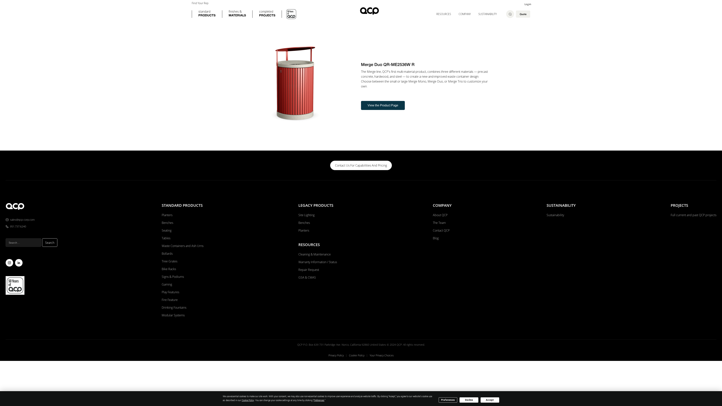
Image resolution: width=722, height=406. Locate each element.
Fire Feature (170, 300)
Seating (166, 230)
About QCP (440, 215)
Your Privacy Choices (382, 355)
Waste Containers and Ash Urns (182, 246)
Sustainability (487, 14)
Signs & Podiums (173, 277)
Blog (436, 238)
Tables (166, 238)
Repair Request (308, 270)
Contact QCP (441, 230)
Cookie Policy (356, 355)
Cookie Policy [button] (248, 400)
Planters (167, 215)
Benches (167, 223)
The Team (439, 223)
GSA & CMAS (307, 277)
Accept (490, 400)
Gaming (167, 284)
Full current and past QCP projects (693, 215)
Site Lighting (306, 215)
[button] (207, 14)
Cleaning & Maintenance (314, 254)
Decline (469, 400)
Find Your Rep (200, 3)
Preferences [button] (319, 400)
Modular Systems (173, 315)
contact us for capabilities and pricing (361, 165)
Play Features (170, 292)
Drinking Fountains (174, 307)
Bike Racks (169, 269)
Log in (528, 4)
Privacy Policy (336, 355)
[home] (369, 10)
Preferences (448, 400)
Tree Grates (169, 261)
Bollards (167, 253)
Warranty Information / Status (318, 262)
